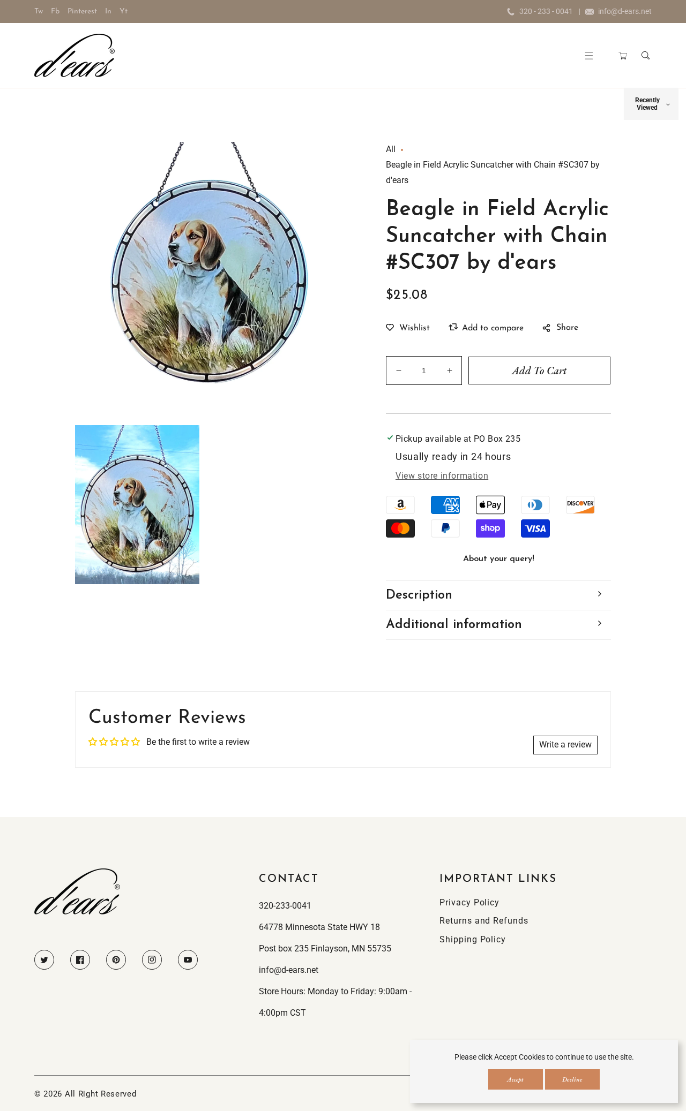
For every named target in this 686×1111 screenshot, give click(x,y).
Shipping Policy (472, 939)
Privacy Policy (469, 902)
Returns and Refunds (483, 921)
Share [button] (567, 327)
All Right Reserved (101, 1094)
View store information (442, 476)
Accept (515, 1079)
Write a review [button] (565, 744)
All (391, 149)
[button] (589, 55)
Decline (572, 1079)
